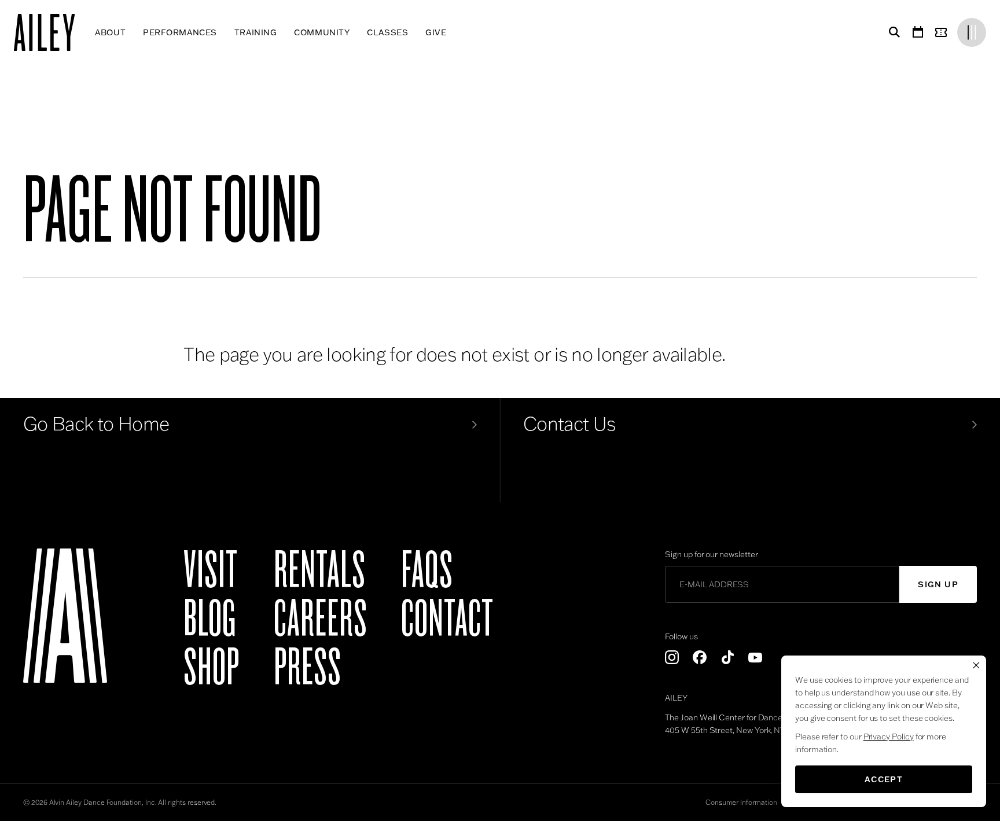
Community (322, 32)
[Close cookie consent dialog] (976, 665)
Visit (210, 570)
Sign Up (938, 584)
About (110, 32)
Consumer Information (741, 802)
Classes (387, 32)
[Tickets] (943, 32)
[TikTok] (727, 657)
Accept (884, 779)
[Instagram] (672, 657)
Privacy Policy (888, 736)
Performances (180, 32)
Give (435, 32)
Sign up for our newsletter (711, 554)
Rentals (320, 570)
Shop (211, 668)
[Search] (892, 32)
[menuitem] (110, 32)
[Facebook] (700, 657)
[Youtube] (755, 657)
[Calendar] (917, 32)
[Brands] (971, 32)
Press (307, 668)
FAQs (427, 570)
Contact (447, 619)
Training (255, 32)
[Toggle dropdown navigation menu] (455, 32)
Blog (209, 619)
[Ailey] (50, 32)
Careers (320, 619)
